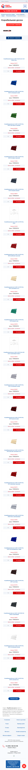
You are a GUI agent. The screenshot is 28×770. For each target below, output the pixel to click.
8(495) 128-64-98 (13, 766)
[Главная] (14, 6)
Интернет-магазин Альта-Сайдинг (8, 14)
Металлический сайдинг (11, 15)
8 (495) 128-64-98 (11, 11)
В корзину (18, 71)
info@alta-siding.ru (12, 747)
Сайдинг (3, 15)
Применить (26, 1)
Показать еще (14, 698)
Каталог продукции (20, 14)
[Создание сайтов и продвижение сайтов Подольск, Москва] (14, 756)
